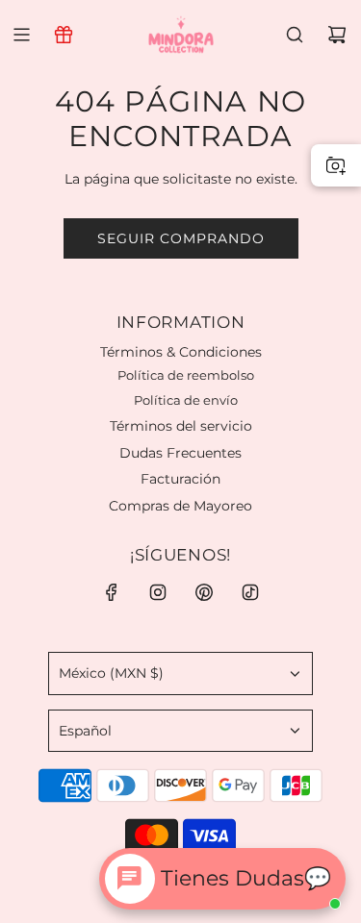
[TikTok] (250, 592)
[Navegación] (21, 34)
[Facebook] (111, 592)
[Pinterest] (204, 592)
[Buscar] (294, 34)
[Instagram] (158, 592)
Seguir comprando (181, 238)
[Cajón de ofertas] (63, 34)
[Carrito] (337, 34)
